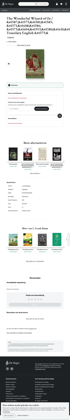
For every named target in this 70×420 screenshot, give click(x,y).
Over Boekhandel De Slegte (44, 379)
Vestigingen (38, 396)
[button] (3, 239)
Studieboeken (65, 10)
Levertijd (8, 391)
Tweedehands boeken (35, 10)
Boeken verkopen (11, 386)
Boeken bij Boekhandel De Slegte (44, 386)
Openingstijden (10, 389)
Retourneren (9, 393)
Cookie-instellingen (22, 415)
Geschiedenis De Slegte (42, 382)
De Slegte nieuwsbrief (41, 400)
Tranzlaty (24, 189)
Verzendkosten (39, 391)
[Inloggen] (57, 4)
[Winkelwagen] (61, 4)
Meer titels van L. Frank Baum (35, 261)
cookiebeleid (6, 411)
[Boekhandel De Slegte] (8, 4)
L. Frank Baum (11, 41)
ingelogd (31, 328)
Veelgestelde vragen (40, 369)
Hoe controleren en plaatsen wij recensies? (19, 333)
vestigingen (46, 365)
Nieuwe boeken (46, 10)
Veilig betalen (39, 389)
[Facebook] (7, 369)
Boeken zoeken (10, 384)
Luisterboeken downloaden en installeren (18, 398)
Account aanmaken (11, 400)
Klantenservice (11, 379)
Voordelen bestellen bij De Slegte (44, 384)
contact (40, 363)
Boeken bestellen (11, 382)
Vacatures (38, 398)
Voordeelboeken (56, 10)
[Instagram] (12, 369)
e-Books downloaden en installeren (16, 396)
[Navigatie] (66, 4)
